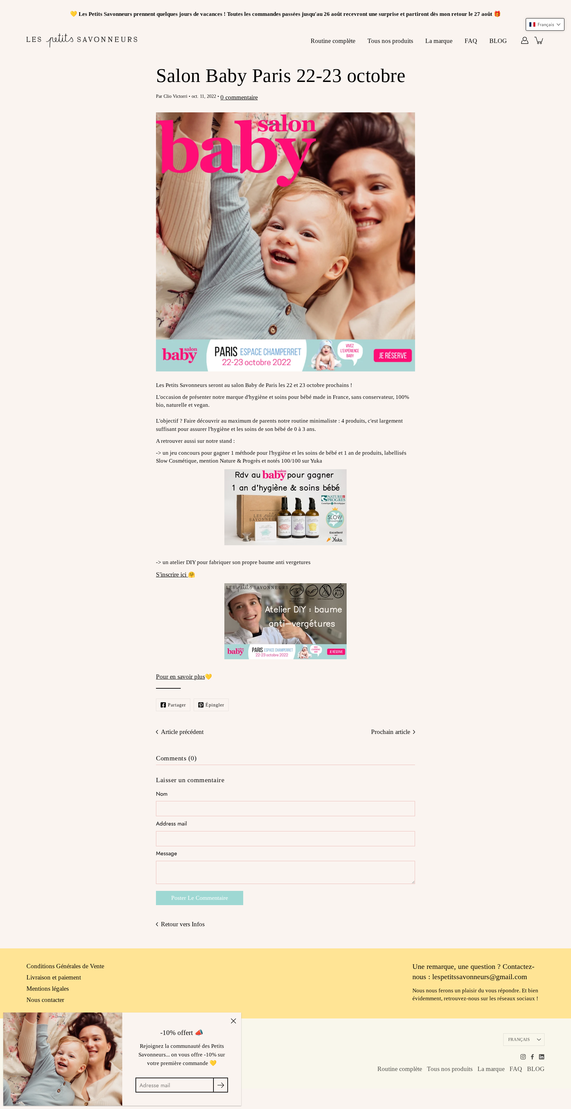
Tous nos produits (390, 40)
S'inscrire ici (172, 574)
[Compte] (524, 40)
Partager (177, 704)
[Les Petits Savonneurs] (81, 40)
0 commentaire (239, 97)
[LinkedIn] (542, 1056)
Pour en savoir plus (180, 676)
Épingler (215, 704)
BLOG (498, 40)
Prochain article (390, 731)
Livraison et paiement (53, 977)
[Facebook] (532, 1056)
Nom (162, 794)
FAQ (471, 40)
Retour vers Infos (183, 924)
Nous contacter (45, 999)
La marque (438, 40)
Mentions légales (47, 988)
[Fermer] (233, 1020)
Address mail (171, 823)
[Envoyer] (220, 1085)
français (519, 1039)
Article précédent (182, 731)
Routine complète (333, 40)
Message (166, 853)
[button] (545, 24)
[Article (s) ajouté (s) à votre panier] (539, 40)
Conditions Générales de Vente (65, 966)
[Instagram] (523, 1056)
